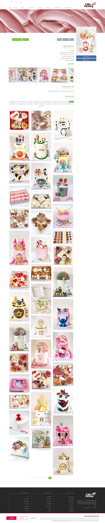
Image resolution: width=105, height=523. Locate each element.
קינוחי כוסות (41, 106)
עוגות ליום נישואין (12, 101)
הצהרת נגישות (26, 508)
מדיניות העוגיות (57, 520)
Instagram (86, 59)
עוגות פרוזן (49, 508)
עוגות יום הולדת (57, 7)
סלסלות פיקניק (71, 499)
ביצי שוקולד (49, 510)
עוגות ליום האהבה (29, 103)
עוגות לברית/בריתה (37, 101)
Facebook (86, 56)
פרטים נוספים (19, 122)
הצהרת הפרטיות (63, 520)
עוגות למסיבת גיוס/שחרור (68, 103)
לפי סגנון (23, 7)
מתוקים (40, 7)
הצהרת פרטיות (26, 501)
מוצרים (59, 39)
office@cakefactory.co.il (89, 507)
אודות (72, 39)
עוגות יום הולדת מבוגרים (46, 101)
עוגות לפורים (36, 103)
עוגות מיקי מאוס (48, 506)
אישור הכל (11, 518)
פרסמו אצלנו (27, 499)
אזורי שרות (65, 39)
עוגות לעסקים (22, 103)
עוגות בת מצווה (48, 103)
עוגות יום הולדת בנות (55, 101)
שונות (18, 103)
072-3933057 (17, 39)
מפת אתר (27, 510)
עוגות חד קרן (49, 501)
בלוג (16, 2)
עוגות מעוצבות (84, 500)
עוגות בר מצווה (55, 103)
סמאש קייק (30, 101)
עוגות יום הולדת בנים (64, 101)
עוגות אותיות (49, 499)
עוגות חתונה (48, 7)
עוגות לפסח (42, 103)
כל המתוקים (71, 101)
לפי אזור (15, 7)
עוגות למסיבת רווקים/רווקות (22, 101)
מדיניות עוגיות (26, 503)
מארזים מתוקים (12, 103)
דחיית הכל (22, 518)
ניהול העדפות (33, 518)
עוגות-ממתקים (71, 510)
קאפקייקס (61, 103)
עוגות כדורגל (49, 503)
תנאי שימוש (27, 506)
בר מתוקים (72, 506)
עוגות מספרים (49, 496)
